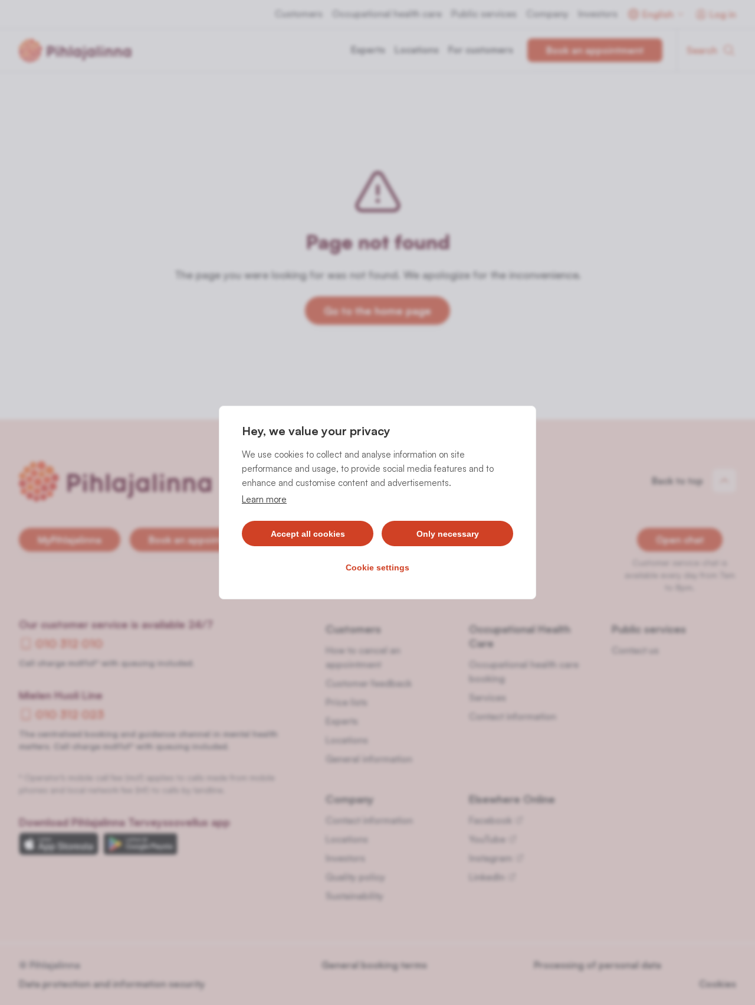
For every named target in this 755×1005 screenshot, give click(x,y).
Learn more (264, 499)
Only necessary (447, 534)
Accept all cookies (308, 534)
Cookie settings (377, 567)
